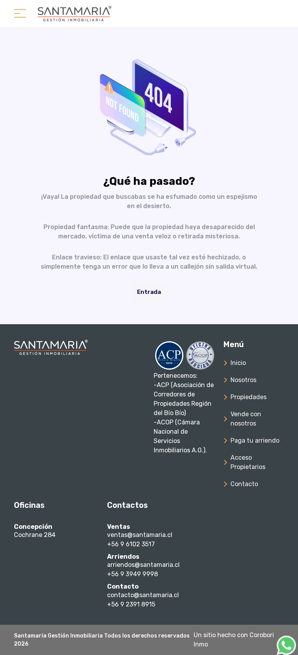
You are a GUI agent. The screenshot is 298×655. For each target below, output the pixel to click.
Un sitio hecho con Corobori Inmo (234, 639)
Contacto (244, 484)
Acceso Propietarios (247, 462)
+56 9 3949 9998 (132, 574)
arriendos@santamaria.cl (143, 564)
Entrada (149, 291)
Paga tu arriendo (254, 440)
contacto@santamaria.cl (143, 595)
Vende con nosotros (245, 418)
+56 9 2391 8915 (131, 604)
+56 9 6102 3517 (131, 544)
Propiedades (248, 397)
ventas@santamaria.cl (139, 535)
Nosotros (243, 380)
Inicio (238, 363)
